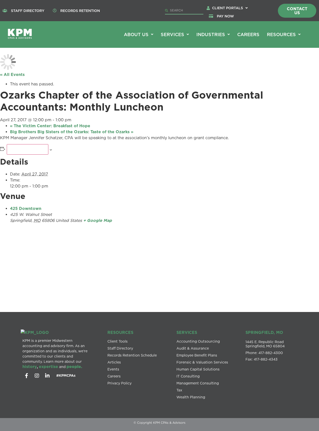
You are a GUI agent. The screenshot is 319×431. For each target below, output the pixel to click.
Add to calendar (27, 149)
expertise (48, 366)
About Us (136, 34)
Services (172, 34)
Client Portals (227, 8)
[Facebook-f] (26, 376)
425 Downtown (25, 208)
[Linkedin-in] (47, 376)
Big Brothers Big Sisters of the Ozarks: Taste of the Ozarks (71, 131)
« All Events (12, 74)
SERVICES (186, 332)
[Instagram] (37, 376)
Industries (210, 34)
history (29, 366)
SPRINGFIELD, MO (264, 332)
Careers (248, 34)
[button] (229, 7)
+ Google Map (97, 220)
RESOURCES (120, 332)
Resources (281, 34)
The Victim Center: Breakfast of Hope (50, 125)
